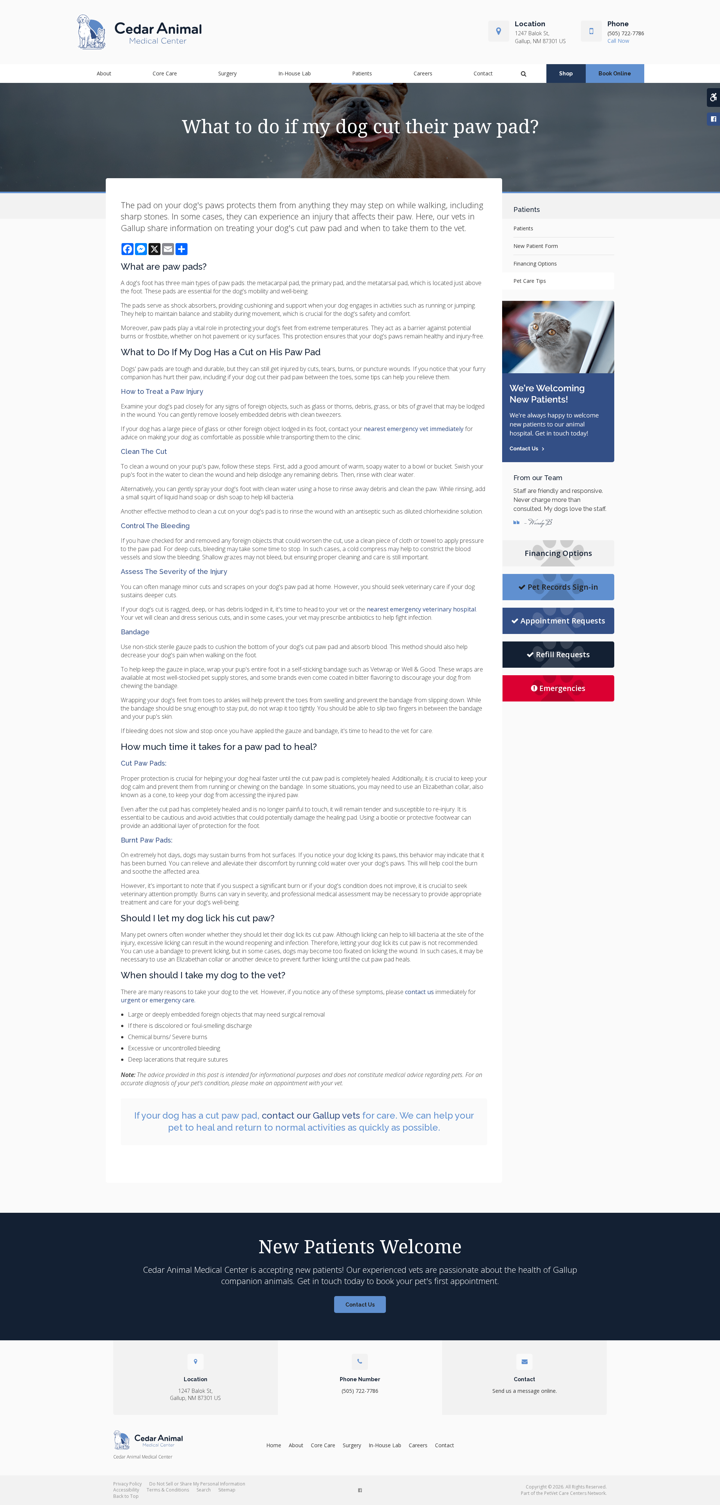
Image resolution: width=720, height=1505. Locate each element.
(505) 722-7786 (626, 33)
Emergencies (562, 688)
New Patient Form (535, 245)
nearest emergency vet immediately (414, 429)
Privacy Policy (127, 1484)
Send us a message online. (524, 1390)
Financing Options (535, 263)
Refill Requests (563, 654)
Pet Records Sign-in (563, 587)
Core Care (165, 73)
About (104, 73)
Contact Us (360, 1305)
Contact (483, 73)
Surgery (227, 73)
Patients (362, 73)
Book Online (614, 74)
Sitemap (227, 1490)
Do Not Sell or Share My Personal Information (197, 1484)
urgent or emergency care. (158, 1000)
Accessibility (126, 1490)
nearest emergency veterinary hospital (421, 609)
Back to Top (126, 1496)
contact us (419, 992)
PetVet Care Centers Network (575, 1493)
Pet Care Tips (529, 280)
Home (273, 1445)
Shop (566, 74)
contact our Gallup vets (311, 1115)
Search (203, 1490)
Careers (423, 73)
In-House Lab (294, 73)
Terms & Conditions (168, 1490)
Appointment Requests (562, 621)
